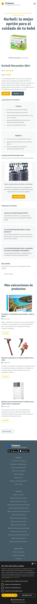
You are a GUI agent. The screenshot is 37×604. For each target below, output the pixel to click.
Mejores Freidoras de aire (19, 515)
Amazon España (8, 274)
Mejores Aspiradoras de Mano (18, 501)
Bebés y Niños (18, 478)
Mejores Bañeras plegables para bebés (18, 528)
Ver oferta (6, 93)
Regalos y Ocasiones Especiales (18, 481)
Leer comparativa (18, 197)
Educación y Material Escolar (18, 464)
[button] (18, 600)
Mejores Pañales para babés (18, 525)
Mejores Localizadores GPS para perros (18, 511)
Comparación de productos (11, 13)
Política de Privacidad (19, 552)
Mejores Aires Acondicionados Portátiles (18, 505)
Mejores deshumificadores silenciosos (18, 535)
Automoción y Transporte (18, 461)
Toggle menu (35, 4)
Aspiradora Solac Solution (18, 538)
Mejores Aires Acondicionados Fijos (18, 508)
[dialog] (18, 582)
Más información (14, 577)
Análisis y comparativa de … (26, 13)
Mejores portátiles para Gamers (18, 541)
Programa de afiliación (18, 555)
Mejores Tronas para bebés (18, 521)
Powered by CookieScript (18, 602)
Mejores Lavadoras (18, 495)
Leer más (5, 333)
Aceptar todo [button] (9, 595)
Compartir (16, 93)
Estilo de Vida (18, 484)
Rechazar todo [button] (27, 595)
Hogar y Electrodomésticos (18, 468)
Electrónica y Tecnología (18, 471)
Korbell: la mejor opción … (19, 15)
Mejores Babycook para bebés (18, 518)
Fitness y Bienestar (18, 474)
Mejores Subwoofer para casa (18, 531)
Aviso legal (18, 559)
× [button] (35, 563)
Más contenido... (7, 431)
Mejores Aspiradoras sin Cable (18, 498)
